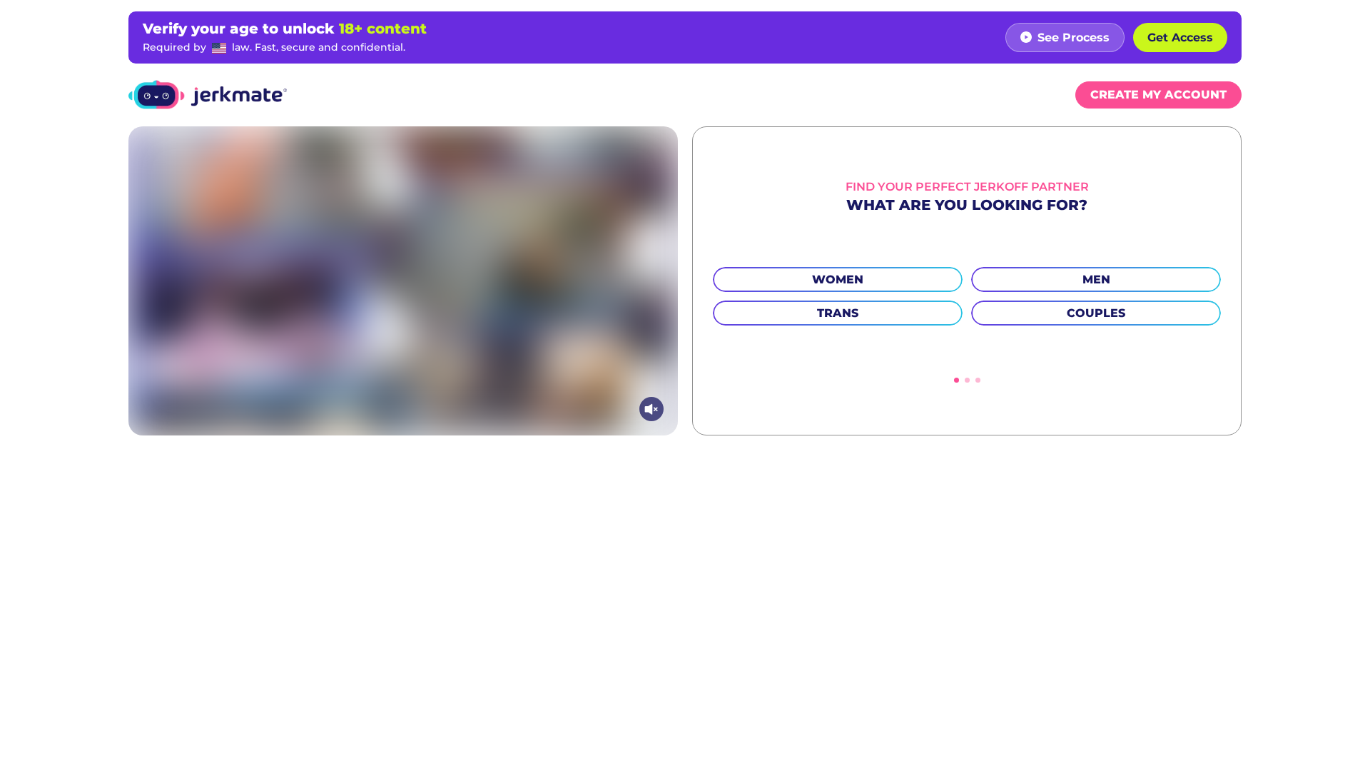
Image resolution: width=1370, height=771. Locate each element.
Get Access (1180, 37)
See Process (1073, 37)
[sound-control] (651, 409)
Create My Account (1158, 94)
